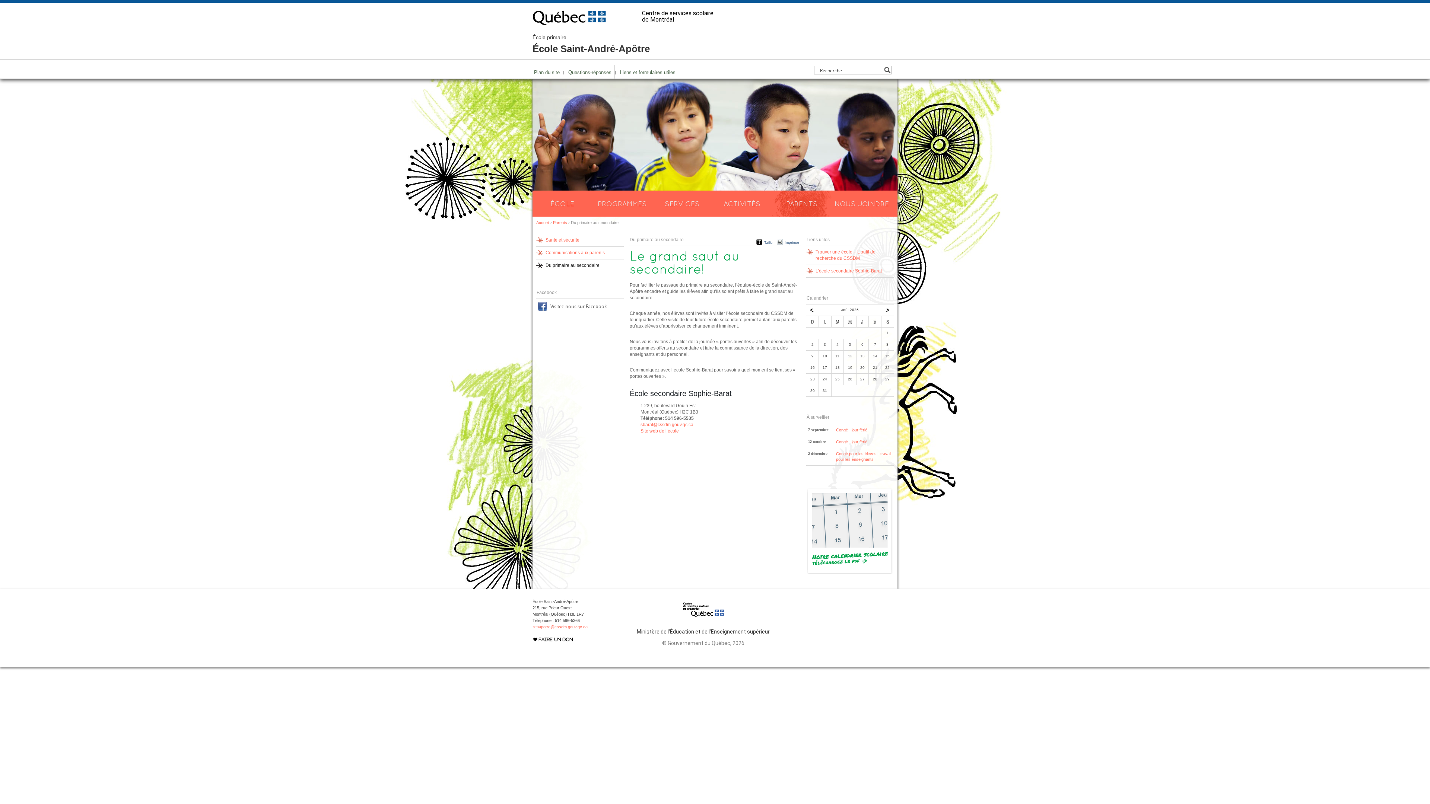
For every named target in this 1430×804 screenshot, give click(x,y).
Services (682, 204)
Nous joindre (862, 204)
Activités (742, 204)
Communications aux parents (575, 252)
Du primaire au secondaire (573, 265)
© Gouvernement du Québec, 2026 (703, 643)
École (562, 204)
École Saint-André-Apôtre (591, 44)
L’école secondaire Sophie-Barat (849, 271)
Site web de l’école (660, 431)
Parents (802, 204)
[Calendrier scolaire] (850, 572)
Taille (768, 242)
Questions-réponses (589, 72)
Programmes (622, 204)
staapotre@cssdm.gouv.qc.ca (560, 627)
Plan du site (547, 72)
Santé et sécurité (562, 240)
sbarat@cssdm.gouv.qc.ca (667, 424)
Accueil (542, 222)
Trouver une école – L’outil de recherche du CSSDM (846, 255)
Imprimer (792, 242)
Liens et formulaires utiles (648, 72)
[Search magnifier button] (887, 70)
